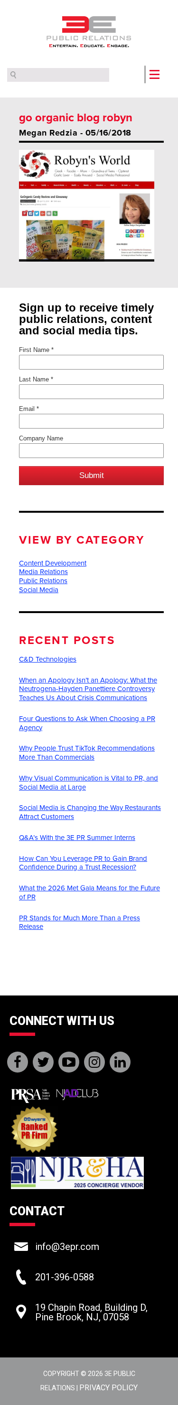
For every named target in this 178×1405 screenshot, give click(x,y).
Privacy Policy (108, 1387)
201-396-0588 (64, 1277)
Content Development (52, 563)
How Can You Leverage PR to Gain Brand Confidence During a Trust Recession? (83, 863)
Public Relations (43, 580)
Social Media (38, 589)
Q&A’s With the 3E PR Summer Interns (77, 837)
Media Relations (43, 571)
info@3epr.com (67, 1246)
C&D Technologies (47, 659)
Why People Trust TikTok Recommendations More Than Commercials (87, 752)
